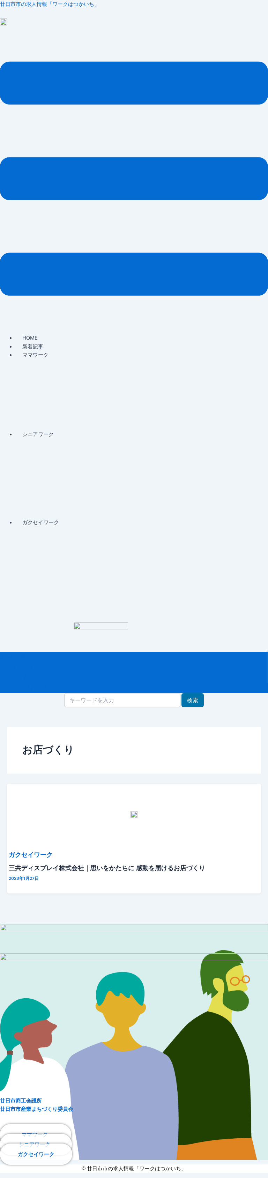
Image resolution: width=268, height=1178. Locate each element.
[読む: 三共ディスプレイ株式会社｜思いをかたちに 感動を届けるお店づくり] (134, 814)
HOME (30, 338)
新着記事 (32, 346)
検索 (192, 700)
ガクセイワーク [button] (40, 522)
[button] (134, 180)
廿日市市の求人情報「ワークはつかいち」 (49, 4)
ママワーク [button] (35, 355)
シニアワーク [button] (38, 434)
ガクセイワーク (31, 854)
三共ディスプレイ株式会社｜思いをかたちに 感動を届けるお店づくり (107, 867)
